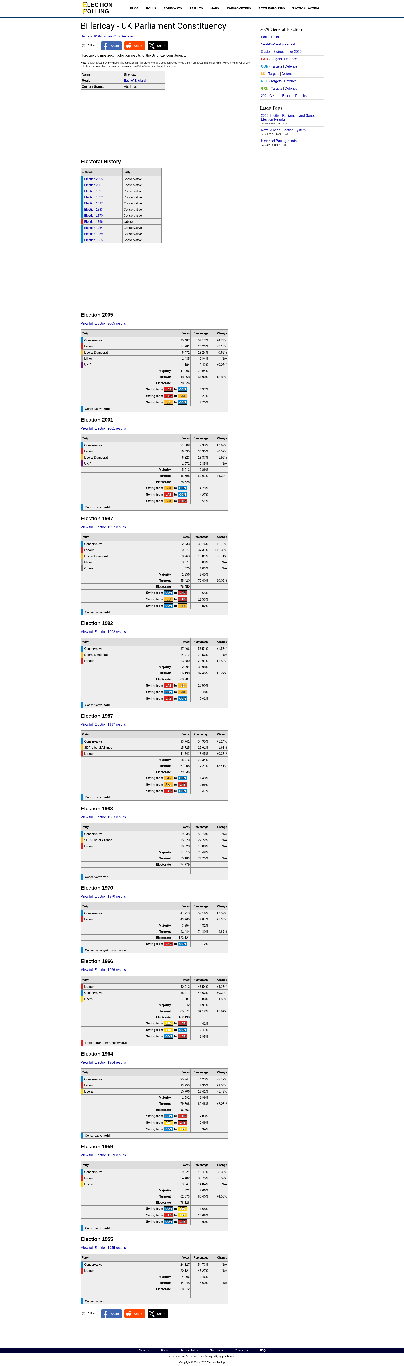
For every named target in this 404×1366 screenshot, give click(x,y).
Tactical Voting (305, 8)
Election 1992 (93, 197)
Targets (276, 59)
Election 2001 (93, 185)
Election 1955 (93, 240)
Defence (290, 59)
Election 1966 (93, 221)
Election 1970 (93, 215)
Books (165, 1350)
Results (196, 8)
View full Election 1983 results (103, 817)
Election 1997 (93, 191)
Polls (151, 8)
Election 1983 (93, 209)
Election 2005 (93, 179)
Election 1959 (93, 234)
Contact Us (242, 1350)
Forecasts (173, 8)
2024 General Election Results (284, 96)
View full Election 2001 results (103, 428)
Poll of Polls (270, 37)
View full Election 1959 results (103, 1155)
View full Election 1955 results (103, 1247)
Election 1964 (93, 227)
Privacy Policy (189, 1350)
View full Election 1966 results (103, 970)
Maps (214, 8)
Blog (134, 8)
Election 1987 (93, 203)
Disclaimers (216, 1350)
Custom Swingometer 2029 (281, 51)
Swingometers (238, 8)
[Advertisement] (167, 124)
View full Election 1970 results (103, 896)
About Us (144, 1350)
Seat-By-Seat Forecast (278, 44)
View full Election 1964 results (103, 1062)
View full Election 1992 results (103, 632)
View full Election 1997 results (103, 527)
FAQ (263, 1350)
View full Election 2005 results (103, 323)
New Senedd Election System (283, 130)
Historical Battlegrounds (279, 141)
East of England (135, 80)
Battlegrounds (271, 8)
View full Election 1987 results (103, 724)
